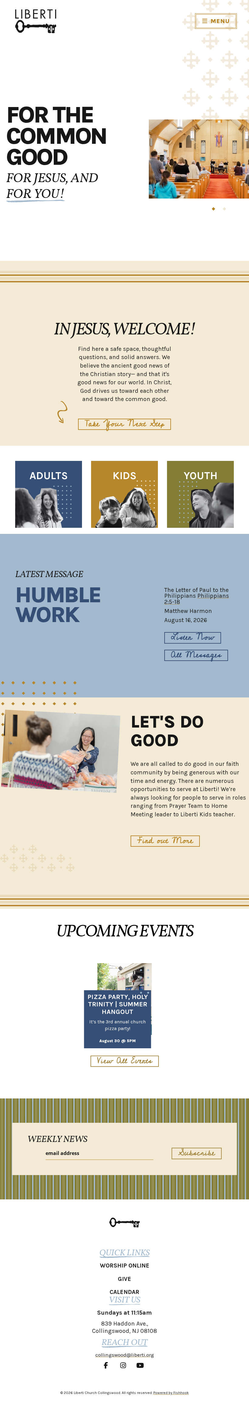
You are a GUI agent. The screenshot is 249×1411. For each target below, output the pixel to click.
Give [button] (124, 1278)
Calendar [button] (124, 1291)
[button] (213, 208)
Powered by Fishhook (171, 1393)
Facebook (107, 1365)
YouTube (141, 1365)
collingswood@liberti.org (124, 1355)
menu (220, 21)
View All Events (124, 1061)
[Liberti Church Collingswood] (124, 1222)
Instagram (124, 1365)
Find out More (165, 841)
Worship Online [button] (124, 1265)
